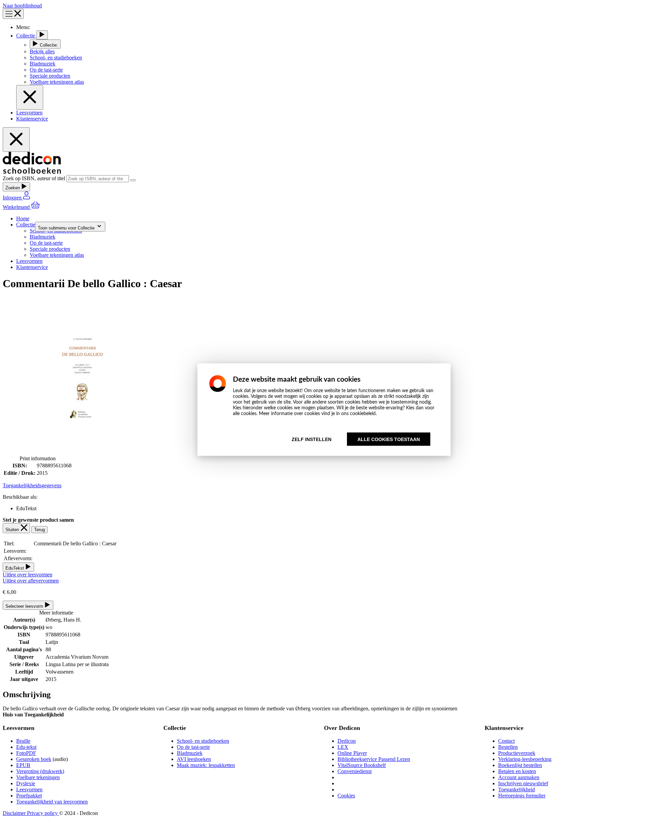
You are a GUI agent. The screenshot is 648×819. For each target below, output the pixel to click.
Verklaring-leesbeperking (524, 759)
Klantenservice (32, 118)
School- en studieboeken (203, 741)
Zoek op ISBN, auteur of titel (34, 178)
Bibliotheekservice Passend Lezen (374, 759)
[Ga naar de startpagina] (32, 172)
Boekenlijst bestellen (520, 765)
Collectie (26, 35)
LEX (343, 747)
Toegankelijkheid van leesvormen (52, 801)
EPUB (23, 765)
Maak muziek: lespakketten (206, 765)
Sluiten (12, 529)
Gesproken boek (33, 759)
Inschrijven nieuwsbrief (523, 783)
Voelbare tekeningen (38, 777)
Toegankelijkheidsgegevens (32, 485)
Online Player (352, 753)
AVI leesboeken (194, 759)
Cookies (346, 795)
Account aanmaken (518, 777)
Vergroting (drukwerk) (40, 771)
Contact (506, 741)
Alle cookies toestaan (388, 439)
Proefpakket (29, 795)
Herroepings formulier (521, 795)
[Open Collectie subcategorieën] (42, 34)
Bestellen (508, 747)
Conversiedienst (355, 771)
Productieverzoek (516, 753)
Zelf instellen (311, 439)
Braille (23, 741)
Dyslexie (25, 783)
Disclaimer (15, 813)
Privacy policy (43, 813)
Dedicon (347, 741)
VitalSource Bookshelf (362, 765)
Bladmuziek (189, 753)
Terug (39, 529)
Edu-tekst (26, 747)
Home (22, 218)
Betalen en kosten (517, 771)
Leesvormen (29, 112)
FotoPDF (26, 753)
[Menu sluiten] (29, 97)
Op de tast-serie (193, 747)
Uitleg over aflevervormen (31, 580)
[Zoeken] (133, 180)
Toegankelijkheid (516, 789)
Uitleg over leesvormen (27, 574)
